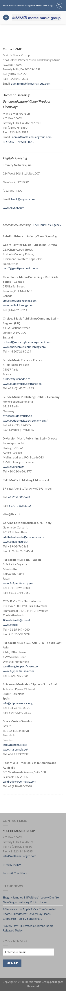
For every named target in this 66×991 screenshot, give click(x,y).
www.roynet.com (13, 207)
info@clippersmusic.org (18, 703)
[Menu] (6, 18)
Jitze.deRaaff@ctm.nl (16, 620)
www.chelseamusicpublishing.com (24, 346)
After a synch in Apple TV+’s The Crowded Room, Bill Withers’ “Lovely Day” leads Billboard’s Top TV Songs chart (29, 913)
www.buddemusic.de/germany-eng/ (25, 420)
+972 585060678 (19, 497)
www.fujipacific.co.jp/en (18, 583)
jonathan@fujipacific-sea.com (21, 666)
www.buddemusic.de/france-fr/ (23, 383)
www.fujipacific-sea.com (18, 671)
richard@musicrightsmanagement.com (27, 342)
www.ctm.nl (10, 624)
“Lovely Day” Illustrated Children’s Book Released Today (28, 928)
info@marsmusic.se (15, 744)
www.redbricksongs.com (18, 305)
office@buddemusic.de (17, 415)
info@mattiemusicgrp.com (19, 856)
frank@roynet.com (23, 199)
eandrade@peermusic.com (19, 781)
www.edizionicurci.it (15, 541)
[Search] (59, 5)
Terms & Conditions (15, 873)
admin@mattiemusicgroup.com (30, 83)
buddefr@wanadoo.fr (16, 379)
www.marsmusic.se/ (15, 749)
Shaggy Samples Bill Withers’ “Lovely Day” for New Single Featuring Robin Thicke (31, 900)
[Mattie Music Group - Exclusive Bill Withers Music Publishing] (36, 18)
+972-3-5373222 (20, 505)
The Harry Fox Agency (47, 224)
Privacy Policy (12, 864)
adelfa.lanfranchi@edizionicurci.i (23, 537)
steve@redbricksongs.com (19, 300)
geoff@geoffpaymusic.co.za (20, 268)
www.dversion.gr (13, 466)
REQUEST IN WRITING (18, 141)
